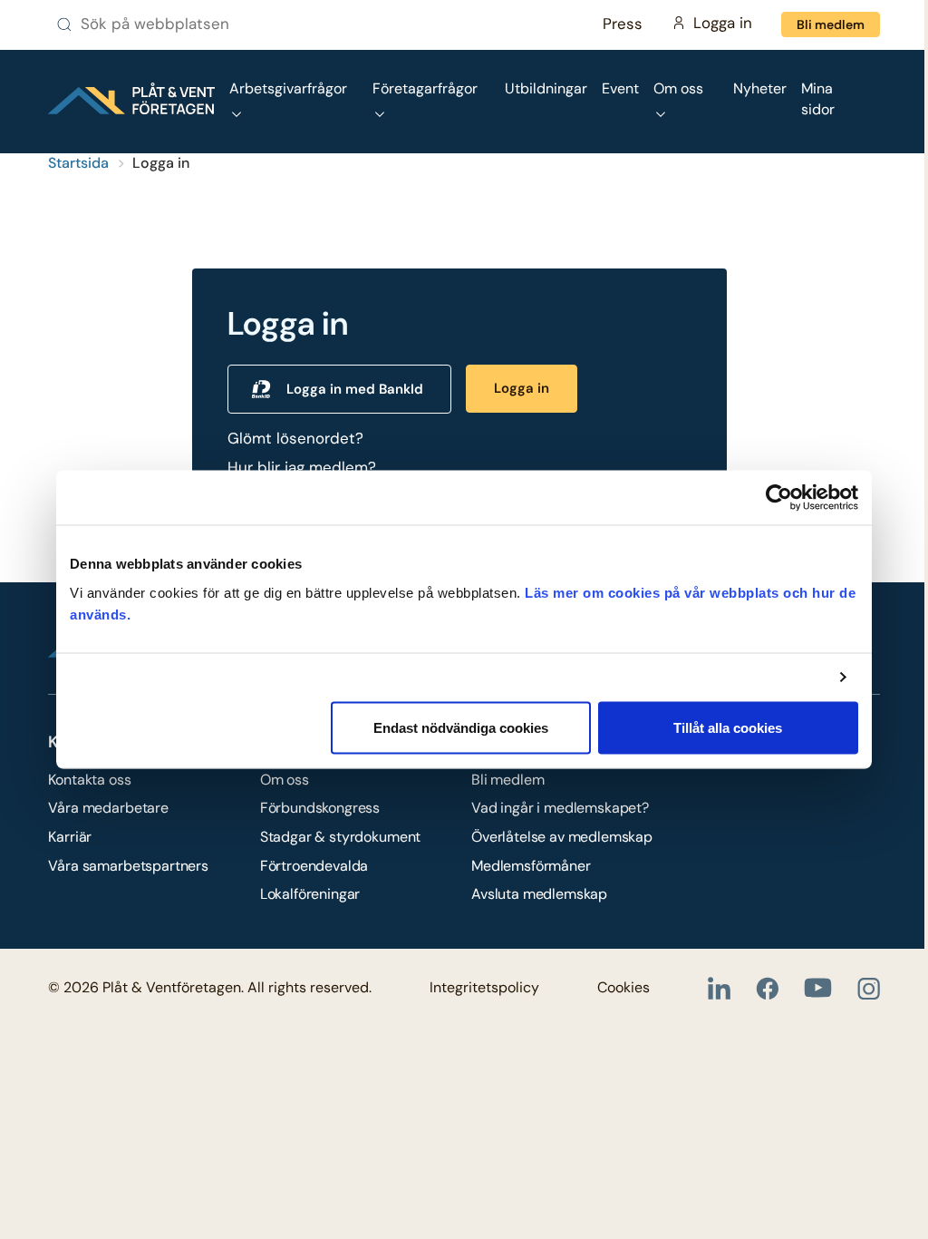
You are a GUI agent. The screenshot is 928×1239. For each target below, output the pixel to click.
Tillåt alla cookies (727, 727)
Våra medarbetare (108, 807)
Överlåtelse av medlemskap (561, 836)
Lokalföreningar (310, 893)
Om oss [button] (678, 88)
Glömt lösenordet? (295, 438)
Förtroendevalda (314, 865)
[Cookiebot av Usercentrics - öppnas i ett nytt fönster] (779, 498)
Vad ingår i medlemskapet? (560, 807)
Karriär (70, 836)
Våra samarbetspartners (128, 865)
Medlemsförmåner (531, 865)
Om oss (284, 779)
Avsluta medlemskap (539, 893)
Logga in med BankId (354, 389)
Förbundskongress (320, 807)
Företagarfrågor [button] (425, 88)
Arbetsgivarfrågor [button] (288, 88)
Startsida (78, 162)
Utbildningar (546, 88)
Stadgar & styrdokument (340, 836)
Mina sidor (818, 98)
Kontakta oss (89, 779)
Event (620, 88)
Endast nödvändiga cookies (460, 727)
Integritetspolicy (484, 987)
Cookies (623, 987)
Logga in (521, 388)
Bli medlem (831, 24)
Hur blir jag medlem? (301, 467)
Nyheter (760, 88)
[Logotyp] (131, 98)
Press (623, 24)
